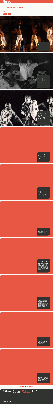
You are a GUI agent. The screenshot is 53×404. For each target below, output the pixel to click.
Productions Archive (9, 5)
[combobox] (13, 11)
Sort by (19, 11)
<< (20, 386)
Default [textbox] (21, 11)
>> (32, 386)
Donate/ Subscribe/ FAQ (26, 391)
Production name (7, 11)
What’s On (24, 390)
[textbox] (13, 11)
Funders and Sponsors (26, 392)
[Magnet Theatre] (7, 2)
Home (4, 5)
